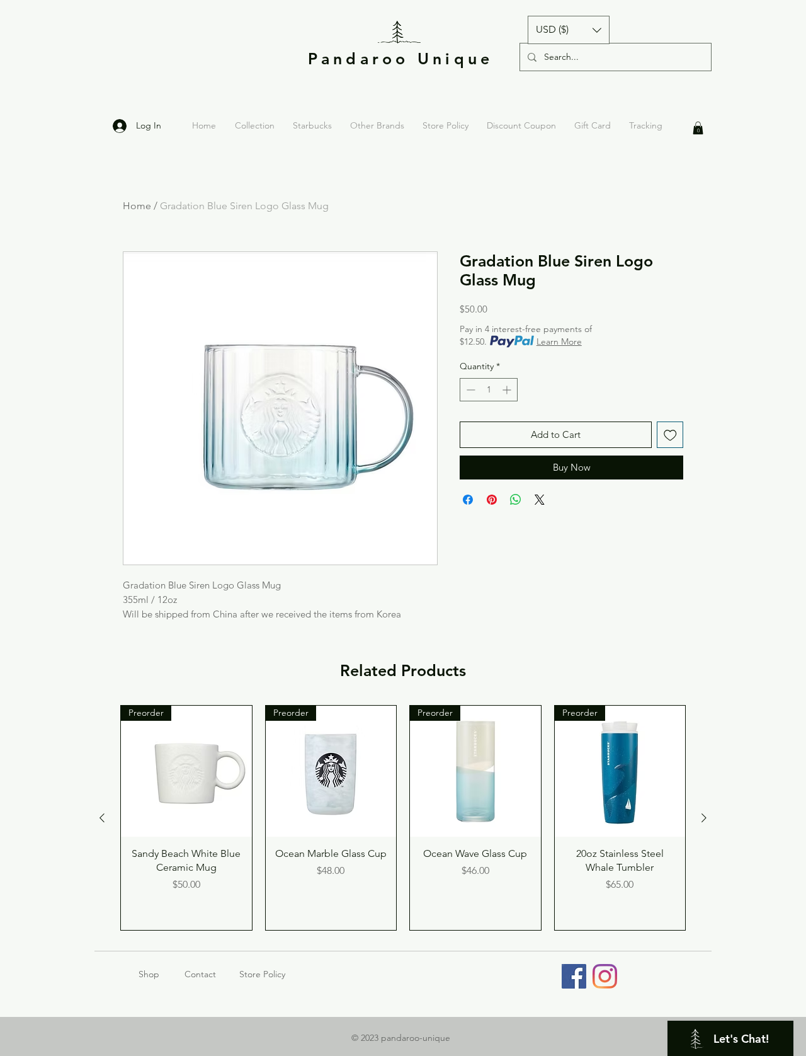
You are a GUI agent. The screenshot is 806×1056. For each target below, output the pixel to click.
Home (137, 206)
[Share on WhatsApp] (515, 499)
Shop (161, 974)
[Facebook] (574, 976)
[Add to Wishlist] (670, 435)
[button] (569, 30)
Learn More (559, 341)
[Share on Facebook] (467, 499)
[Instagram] (605, 976)
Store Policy (262, 974)
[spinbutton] (488, 390)
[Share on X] (539, 499)
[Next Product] (704, 817)
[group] (403, 817)
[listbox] (569, 30)
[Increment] (508, 390)
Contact (200, 974)
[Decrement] (469, 390)
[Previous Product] (102, 817)
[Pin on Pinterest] (491, 499)
